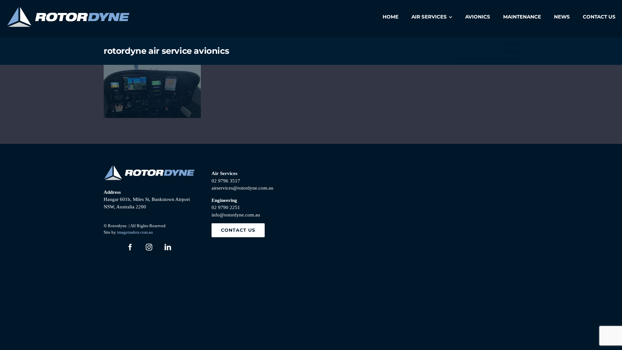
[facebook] (130, 247)
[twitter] (111, 247)
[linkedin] (168, 247)
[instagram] (149, 247)
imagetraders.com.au (135, 232)
